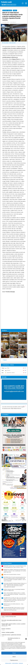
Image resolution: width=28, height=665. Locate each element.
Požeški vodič (6, 2)
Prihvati (14, 653)
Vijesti (15, 10)
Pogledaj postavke (14, 660)
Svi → (25, 613)
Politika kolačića (8, 663)
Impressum (21, 663)
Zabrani (14, 656)
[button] (26, 639)
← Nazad (4, 359)
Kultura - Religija (7, 10)
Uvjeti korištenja (15, 663)
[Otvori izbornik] (26, 3)
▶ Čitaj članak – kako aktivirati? (9, 42)
